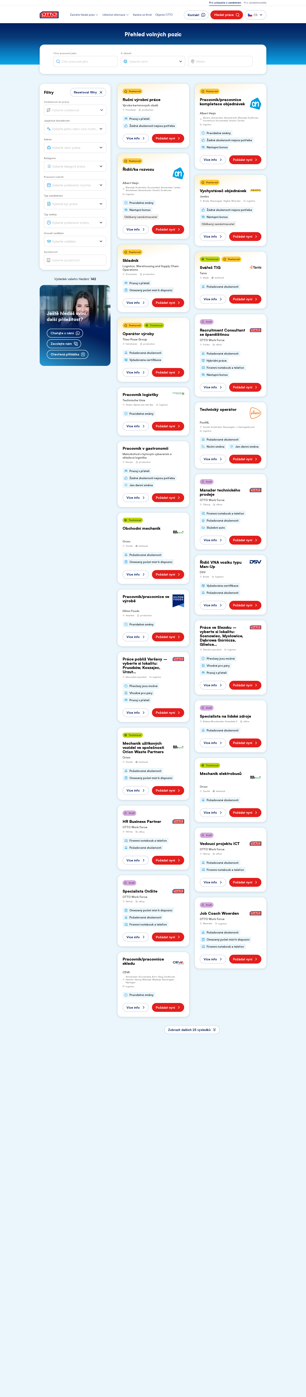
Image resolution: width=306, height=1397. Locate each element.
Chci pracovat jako (64, 53)
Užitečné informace (114, 14)
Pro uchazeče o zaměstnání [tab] (225, 2)
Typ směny (50, 214)
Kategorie (50, 158)
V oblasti (126, 53)
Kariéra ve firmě (142, 14)
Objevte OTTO (164, 14)
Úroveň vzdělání (54, 233)
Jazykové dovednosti (57, 120)
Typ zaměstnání (53, 195)
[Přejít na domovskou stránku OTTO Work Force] (49, 14)
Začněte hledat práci (82, 14)
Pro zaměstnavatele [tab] (255, 2)
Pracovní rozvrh (54, 176)
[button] (226, 14)
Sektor (48, 139)
